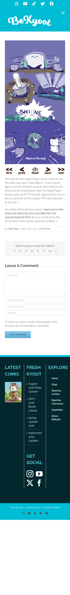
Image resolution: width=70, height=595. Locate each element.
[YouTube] (39, 473)
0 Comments (44, 229)
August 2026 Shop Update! (34, 387)
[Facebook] (39, 482)
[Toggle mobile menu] (63, 13)
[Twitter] (30, 482)
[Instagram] (30, 473)
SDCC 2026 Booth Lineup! (32, 404)
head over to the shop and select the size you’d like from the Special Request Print (34, 213)
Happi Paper (13, 229)
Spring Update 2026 (32, 421)
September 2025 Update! (35, 436)
